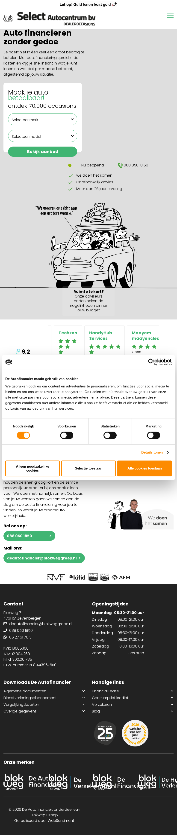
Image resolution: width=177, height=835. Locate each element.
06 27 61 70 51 (20, 637)
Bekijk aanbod (42, 151)
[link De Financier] (110, 782)
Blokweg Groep (44, 815)
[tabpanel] (68, 345)
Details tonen (152, 452)
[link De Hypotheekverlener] (155, 782)
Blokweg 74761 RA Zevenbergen (22, 615)
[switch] (66, 435)
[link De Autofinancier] (22, 782)
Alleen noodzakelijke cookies (32, 468)
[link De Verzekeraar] (66, 782)
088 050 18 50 (136, 165)
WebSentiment (61, 820)
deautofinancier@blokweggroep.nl (42, 558)
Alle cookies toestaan (144, 468)
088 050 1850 (19, 536)
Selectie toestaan (88, 468)
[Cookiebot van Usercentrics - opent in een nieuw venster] (151, 362)
